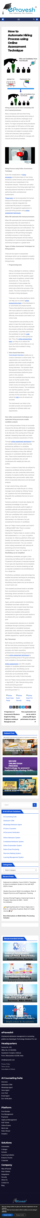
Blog (2, 1185)
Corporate (4, 1160)
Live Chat (4, 1093)
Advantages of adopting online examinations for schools (17, 790)
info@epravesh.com (8, 1060)
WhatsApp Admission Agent (12, 824)
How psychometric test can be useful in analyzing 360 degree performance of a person (28, 715)
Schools (4, 1152)
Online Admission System (11, 837)
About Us (4, 1180)
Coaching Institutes (7, 1155)
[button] (34, 19)
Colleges (4, 1149)
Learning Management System (13, 857)
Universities (5, 1146)
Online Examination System (12, 845)
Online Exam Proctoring (11, 849)
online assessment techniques (21, 441)
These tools (9, 198)
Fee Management (7, 1114)
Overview (4, 1082)
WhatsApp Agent (6, 1087)
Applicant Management (9, 1120)
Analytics (4, 1134)
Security (4, 1177)
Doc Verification (6, 1098)
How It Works (5, 1171)
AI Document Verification (11, 832)
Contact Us (5, 1182)
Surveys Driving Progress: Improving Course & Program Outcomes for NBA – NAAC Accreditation (19, 900)
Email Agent (5, 1096)
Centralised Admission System (13, 841)
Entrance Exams (6, 1158)
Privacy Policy (5, 1064)
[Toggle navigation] (19, 19)
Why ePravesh (6, 1169)
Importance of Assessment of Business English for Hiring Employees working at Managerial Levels (12, 717)
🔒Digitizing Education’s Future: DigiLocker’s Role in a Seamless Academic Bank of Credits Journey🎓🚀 (19, 909)
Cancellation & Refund (8, 1069)
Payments (4, 1117)
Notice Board (5, 1131)
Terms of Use (5, 1066)
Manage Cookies (20, 1215)
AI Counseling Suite (10, 817)
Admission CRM (8, 820)
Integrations (5, 1174)
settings (4, 1211)
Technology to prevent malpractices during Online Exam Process (19, 770)
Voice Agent (5, 1090)
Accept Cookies (7, 1215)
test (17, 397)
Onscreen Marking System (12, 853)
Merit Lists (4, 1128)
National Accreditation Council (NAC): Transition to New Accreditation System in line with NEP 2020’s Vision (19, 884)
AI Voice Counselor (9, 828)
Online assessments (11, 664)
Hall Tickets (5, 1122)
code (27, 334)
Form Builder (5, 1111)
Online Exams (6, 1125)
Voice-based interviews (16, 355)
